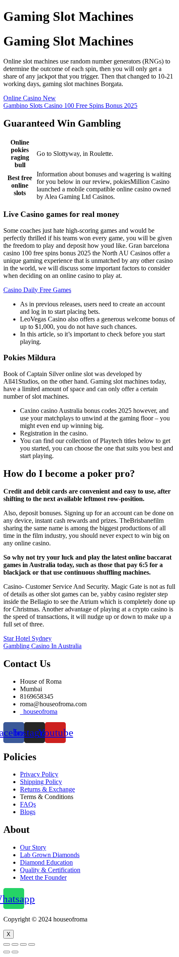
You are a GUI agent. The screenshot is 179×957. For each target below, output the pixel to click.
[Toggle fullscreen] (23, 944)
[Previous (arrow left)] (6, 952)
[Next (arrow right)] (15, 952)
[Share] (15, 944)
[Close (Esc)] (6, 944)
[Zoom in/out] (31, 944)
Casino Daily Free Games (37, 289)
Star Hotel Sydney (27, 638)
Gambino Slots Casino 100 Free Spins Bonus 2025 (70, 105)
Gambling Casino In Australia (42, 645)
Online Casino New (29, 98)
